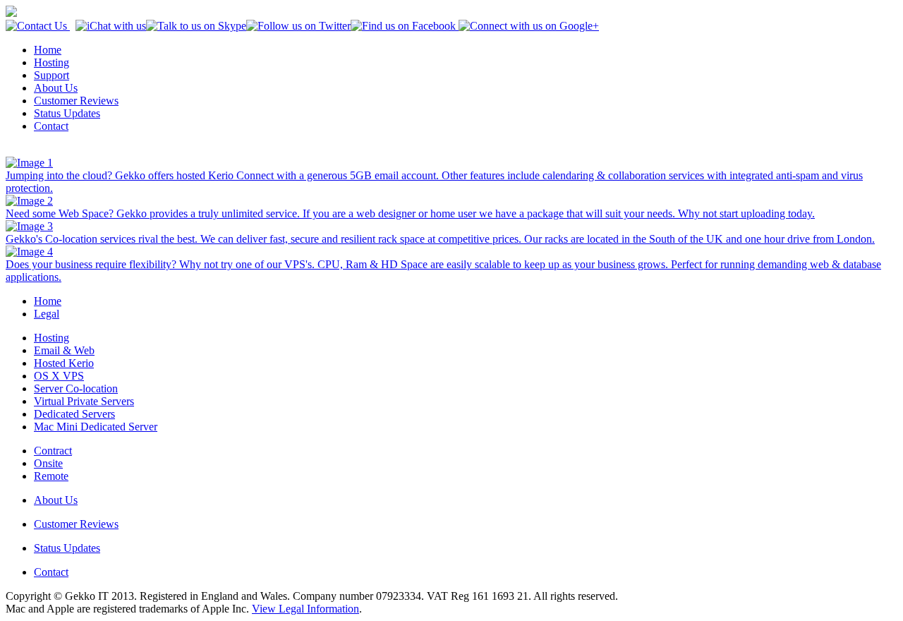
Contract (53, 451)
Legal (46, 314)
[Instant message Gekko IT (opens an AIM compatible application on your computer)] (110, 26)
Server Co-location (76, 388)
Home (47, 50)
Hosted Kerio (64, 363)
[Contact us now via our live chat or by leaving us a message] (38, 26)
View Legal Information (305, 609)
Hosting (51, 62)
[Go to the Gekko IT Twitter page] (298, 26)
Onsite (48, 463)
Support (51, 75)
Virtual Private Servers (84, 401)
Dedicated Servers (74, 414)
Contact (51, 126)
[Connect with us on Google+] (527, 26)
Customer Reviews (76, 101)
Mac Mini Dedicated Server (95, 427)
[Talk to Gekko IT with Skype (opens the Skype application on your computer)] (196, 26)
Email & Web (64, 350)
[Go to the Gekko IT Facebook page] (403, 26)
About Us (56, 88)
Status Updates (67, 113)
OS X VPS (59, 376)
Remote (51, 476)
